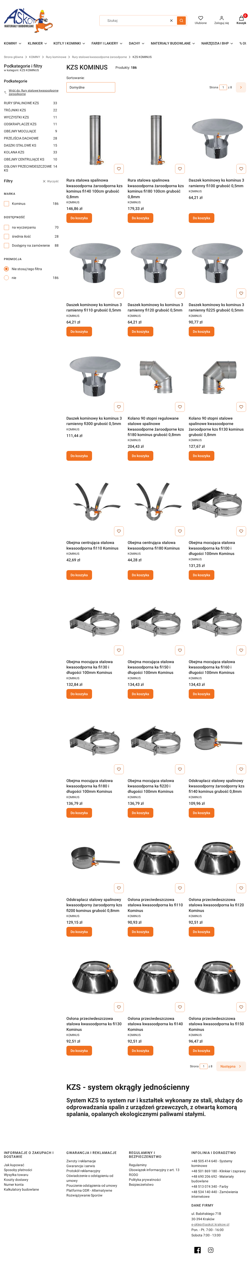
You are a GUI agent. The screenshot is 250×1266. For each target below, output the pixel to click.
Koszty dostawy (16, 1180)
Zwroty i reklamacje (81, 1161)
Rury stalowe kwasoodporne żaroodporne (99, 57)
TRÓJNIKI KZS (30, 110)
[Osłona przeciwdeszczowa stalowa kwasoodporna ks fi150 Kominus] (217, 977)
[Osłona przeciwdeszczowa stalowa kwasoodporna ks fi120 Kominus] (217, 858)
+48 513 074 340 (204, 1186)
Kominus (18, 204)
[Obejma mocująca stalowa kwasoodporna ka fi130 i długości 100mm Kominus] (95, 620)
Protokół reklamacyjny (83, 1171)
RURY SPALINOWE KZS (30, 103)
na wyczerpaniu (24, 227)
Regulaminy (138, 1165)
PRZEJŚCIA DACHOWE (30, 138)
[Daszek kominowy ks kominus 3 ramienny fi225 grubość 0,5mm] (217, 263)
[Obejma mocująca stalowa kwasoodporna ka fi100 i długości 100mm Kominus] (217, 501)
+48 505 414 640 (204, 1161)
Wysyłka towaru (16, 1175)
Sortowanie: (75, 78)
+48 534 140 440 (204, 1192)
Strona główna (13, 57)
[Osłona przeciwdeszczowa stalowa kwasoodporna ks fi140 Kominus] (156, 977)
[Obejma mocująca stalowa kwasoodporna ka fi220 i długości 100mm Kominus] (156, 739)
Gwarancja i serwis (80, 1166)
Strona (213, 87)
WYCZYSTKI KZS (30, 117)
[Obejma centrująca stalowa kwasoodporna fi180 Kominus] (156, 501)
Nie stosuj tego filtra (27, 269)
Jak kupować (14, 1165)
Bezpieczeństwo (141, 1184)
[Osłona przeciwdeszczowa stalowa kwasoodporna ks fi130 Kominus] (95, 977)
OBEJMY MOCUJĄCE (30, 131)
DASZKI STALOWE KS (30, 145)
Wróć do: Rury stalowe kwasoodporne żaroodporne (33, 92)
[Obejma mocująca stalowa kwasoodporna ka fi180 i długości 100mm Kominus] (95, 739)
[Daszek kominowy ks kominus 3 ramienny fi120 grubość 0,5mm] (156, 263)
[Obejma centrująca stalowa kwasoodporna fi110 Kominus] (95, 501)
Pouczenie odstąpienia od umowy (91, 1185)
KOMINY (34, 57)
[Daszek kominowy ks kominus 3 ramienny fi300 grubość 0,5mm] (95, 377)
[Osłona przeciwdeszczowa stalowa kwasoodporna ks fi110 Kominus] (156, 858)
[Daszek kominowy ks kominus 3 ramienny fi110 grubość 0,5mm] (95, 263)
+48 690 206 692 (204, 1176)
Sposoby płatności (18, 1170)
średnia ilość (21, 236)
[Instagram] (211, 1250)
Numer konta (14, 1184)
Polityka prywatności (145, 1180)
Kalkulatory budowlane (21, 1189)
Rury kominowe (56, 57)
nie (14, 278)
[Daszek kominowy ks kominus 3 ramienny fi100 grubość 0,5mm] (217, 139)
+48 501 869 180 (204, 1171)
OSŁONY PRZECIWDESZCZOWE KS (30, 168)
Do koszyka (79, 218)
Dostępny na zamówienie (31, 245)
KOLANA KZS (30, 152)
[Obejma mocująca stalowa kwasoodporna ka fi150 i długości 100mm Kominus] (156, 620)
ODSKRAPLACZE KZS (30, 124)
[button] (181, 20)
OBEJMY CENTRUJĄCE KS (30, 159)
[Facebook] (197, 1250)
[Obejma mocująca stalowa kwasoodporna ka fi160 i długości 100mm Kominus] (217, 620)
